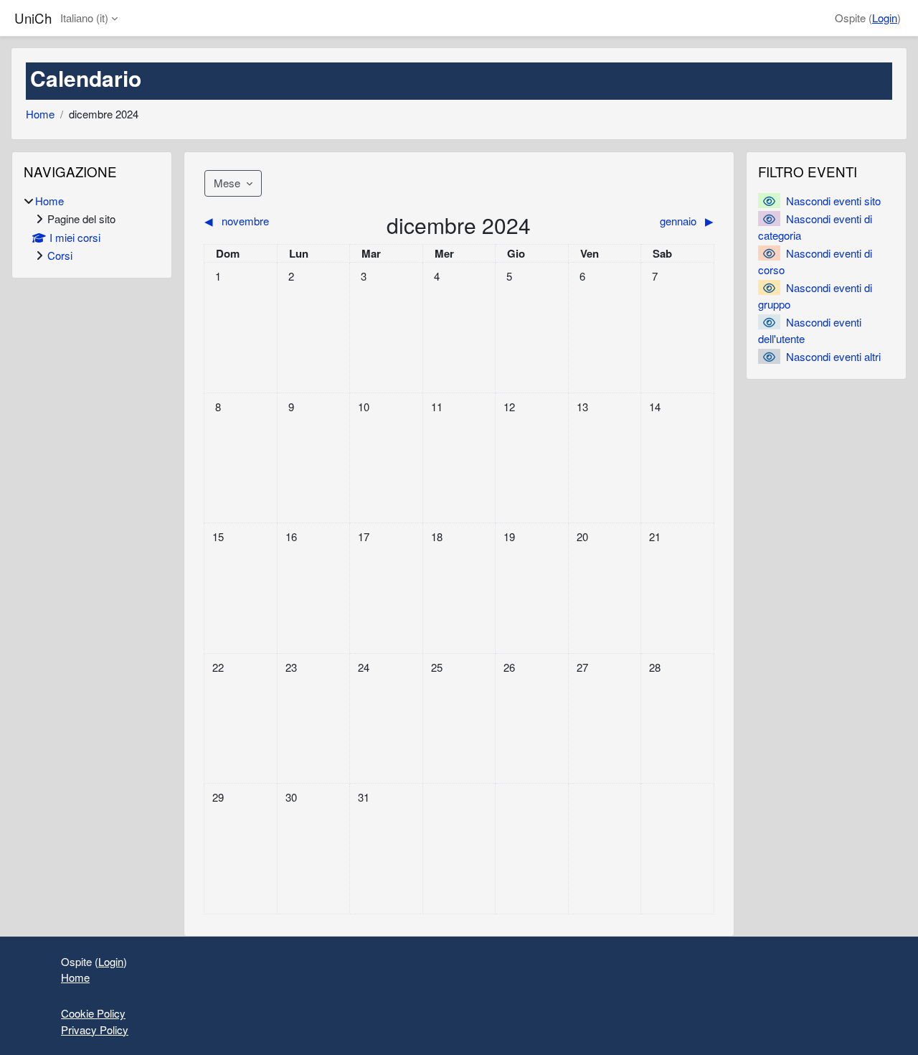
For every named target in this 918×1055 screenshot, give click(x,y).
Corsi (59, 255)
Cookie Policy (93, 1013)
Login (884, 17)
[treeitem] (92, 228)
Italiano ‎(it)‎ (84, 17)
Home (40, 113)
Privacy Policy (94, 1029)
